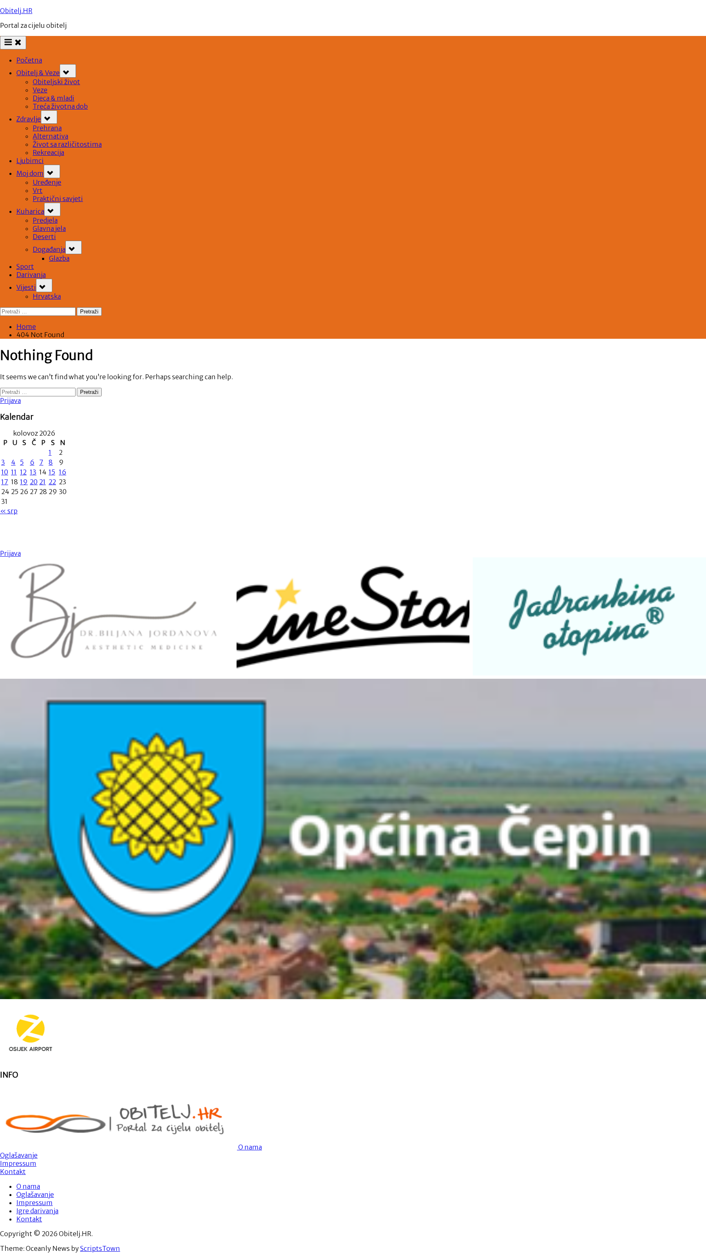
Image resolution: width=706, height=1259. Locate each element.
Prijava (10, 400)
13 (33, 472)
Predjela (45, 220)
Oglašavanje (19, 1155)
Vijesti (26, 287)
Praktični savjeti (58, 199)
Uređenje (47, 182)
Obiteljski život (56, 82)
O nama (249, 1147)
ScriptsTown (100, 1248)
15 (52, 472)
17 (4, 482)
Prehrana (47, 128)
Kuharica (30, 211)
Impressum (18, 1163)
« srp (9, 511)
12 (23, 472)
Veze (40, 90)
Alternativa (50, 136)
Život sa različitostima (67, 144)
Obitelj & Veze (38, 73)
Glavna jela (49, 228)
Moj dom (30, 173)
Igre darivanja (37, 1211)
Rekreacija (48, 152)
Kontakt (13, 1171)
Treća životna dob (60, 106)
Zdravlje (28, 119)
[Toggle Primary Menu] (13, 42)
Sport (25, 266)
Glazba (59, 258)
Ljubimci (30, 161)
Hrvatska (47, 296)
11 (14, 472)
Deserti (44, 237)
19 (24, 482)
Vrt (37, 190)
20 (34, 482)
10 (4, 472)
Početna (29, 60)
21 (42, 482)
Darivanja (31, 275)
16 (62, 472)
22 (52, 482)
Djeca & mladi (53, 98)
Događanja (49, 249)
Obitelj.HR (16, 11)
